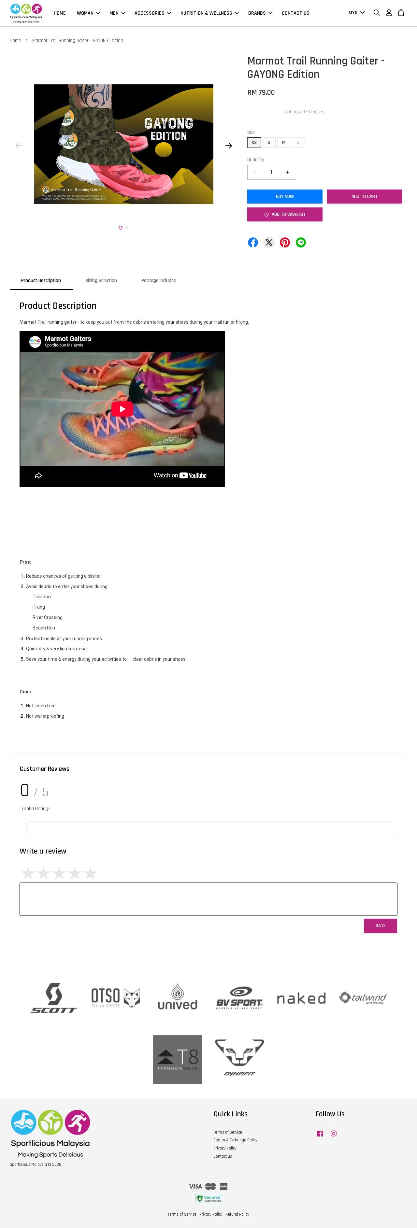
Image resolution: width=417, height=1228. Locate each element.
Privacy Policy (225, 1148)
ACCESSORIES (150, 13)
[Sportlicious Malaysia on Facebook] (319, 1136)
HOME (60, 13)
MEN (114, 13)
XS (254, 142)
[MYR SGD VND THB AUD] (355, 13)
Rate (381, 926)
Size (251, 133)
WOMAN (85, 13)
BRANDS (257, 13)
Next (229, 145)
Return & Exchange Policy (235, 1140)
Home (15, 40)
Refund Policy (237, 1214)
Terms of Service (227, 1132)
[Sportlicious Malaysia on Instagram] (333, 1136)
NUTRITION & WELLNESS (206, 13)
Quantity (255, 160)
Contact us (222, 1156)
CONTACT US (295, 13)
